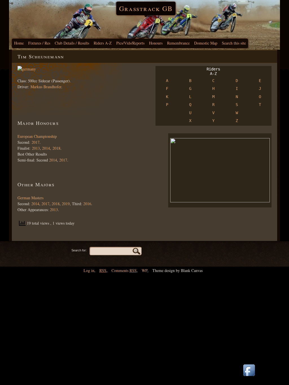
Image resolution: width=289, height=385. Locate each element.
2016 (87, 203)
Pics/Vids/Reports (130, 43)
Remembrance (178, 43)
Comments (124, 270)
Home (19, 43)
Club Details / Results (72, 43)
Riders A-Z (103, 43)
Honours (156, 43)
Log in (89, 270)
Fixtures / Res (39, 43)
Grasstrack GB (146, 8)
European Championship (37, 136)
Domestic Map (205, 43)
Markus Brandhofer (45, 86)
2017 (36, 142)
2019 (66, 203)
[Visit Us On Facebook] (249, 376)
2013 (36, 148)
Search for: (79, 250)
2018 (56, 148)
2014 (46, 148)
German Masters (30, 197)
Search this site (234, 43)
